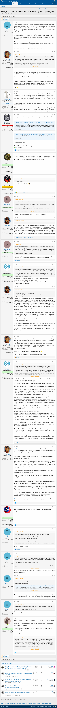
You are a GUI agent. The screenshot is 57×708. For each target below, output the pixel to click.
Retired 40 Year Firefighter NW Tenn (7, 525)
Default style (5, 706)
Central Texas (10, 634)
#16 (54, 529)
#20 (54, 618)
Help (53, 706)
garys (7, 626)
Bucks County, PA (9, 67)
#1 (54, 22)
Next (6, 19)
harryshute (7, 162)
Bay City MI (10, 130)
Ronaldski (7, 122)
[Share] (53, 22)
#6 (54, 176)
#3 (54, 91)
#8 (54, 217)
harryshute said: (18, 604)
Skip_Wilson (7, 204)
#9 (54, 241)
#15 (54, 507)
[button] (11, 3)
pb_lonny (51, 680)
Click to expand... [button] (35, 66)
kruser (7, 272)
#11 (54, 286)
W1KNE (51, 686)
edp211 (3, 13)
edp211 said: (18, 54)
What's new (22, 4)
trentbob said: (18, 199)
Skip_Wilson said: (19, 220)
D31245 (7, 670)
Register (44, 4)
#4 (54, 114)
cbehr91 (51, 667)
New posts (3, 6)
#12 (54, 336)
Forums (15, 4)
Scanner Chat (17, 676)
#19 (54, 601)
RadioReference (6, 4)
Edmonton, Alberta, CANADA (9, 172)
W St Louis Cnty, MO (8, 281)
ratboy (51, 674)
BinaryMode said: (19, 556)
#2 (54, 51)
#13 (54, 361)
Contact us (33, 706)
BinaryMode (7, 99)
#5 (54, 154)
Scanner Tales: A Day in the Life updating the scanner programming (18, 686)
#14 (54, 446)
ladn (52, 693)
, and (24, 237)
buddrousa (7, 514)
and (20, 503)
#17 (54, 553)
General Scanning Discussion (21, 670)
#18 (54, 575)
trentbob (7, 59)
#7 (54, 196)
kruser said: (17, 289)
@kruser (18, 448)
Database (37, 4)
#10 (54, 264)
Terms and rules (40, 706)
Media (30, 4)
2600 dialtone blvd (9, 110)
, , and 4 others (24, 192)
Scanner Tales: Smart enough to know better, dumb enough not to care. (18, 680)
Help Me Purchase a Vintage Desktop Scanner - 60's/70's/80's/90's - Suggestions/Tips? (19, 667)
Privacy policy (48, 706)
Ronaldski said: (18, 578)
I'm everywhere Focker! (8, 193)
